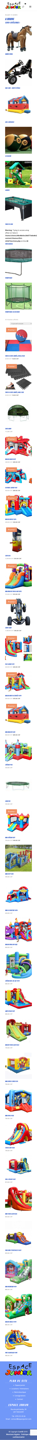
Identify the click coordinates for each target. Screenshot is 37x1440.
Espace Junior (20, 1385)
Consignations (20, 1396)
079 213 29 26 (20, 1416)
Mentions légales (13, 1434)
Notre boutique (20, 1392)
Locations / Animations (20, 1389)
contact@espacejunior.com (21, 1419)
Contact (20, 1399)
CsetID (20, 1432)
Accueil (7, 15)
